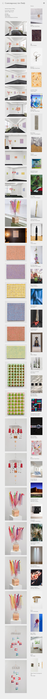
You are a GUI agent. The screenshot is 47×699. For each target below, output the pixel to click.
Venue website (7, 16)
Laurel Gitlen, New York (9, 10)
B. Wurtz (13, 8)
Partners (32, 6)
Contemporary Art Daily (15, 3)
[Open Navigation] (44, 3)
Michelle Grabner (8, 8)
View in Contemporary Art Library (11, 17)
